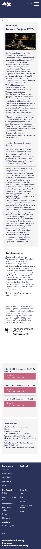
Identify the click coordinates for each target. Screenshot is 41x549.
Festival (24, 465)
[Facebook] (3, 12)
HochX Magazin (8, 525)
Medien (6, 522)
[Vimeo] (16, 12)
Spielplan (5, 469)
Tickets (4, 493)
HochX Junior (7, 473)
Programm (7, 465)
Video (4, 533)
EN (31, 3)
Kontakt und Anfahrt (6, 508)
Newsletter (6, 518)
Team (22, 497)
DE (27, 3)
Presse (4, 514)
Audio (4, 529)
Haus (22, 493)
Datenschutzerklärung (13, 540)
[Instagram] (8, 12)
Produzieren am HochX (26, 506)
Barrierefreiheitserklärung (15, 545)
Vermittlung (6, 477)
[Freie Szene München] (21, 12)
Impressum (7, 542)
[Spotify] (12, 12)
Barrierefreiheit (7, 503)
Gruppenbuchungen (9, 498)
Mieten (22, 511)
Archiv (4, 485)
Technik (23, 501)
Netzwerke (6, 481)
